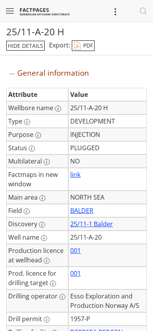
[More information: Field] (27, 211)
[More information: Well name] (44, 238)
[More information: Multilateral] (47, 162)
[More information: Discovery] (42, 225)
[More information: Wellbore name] (58, 108)
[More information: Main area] (42, 198)
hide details (25, 45)
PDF (87, 45)
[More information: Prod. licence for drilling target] (53, 283)
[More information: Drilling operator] (62, 297)
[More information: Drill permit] (47, 319)
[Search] (143, 11)
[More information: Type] (27, 122)
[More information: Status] (32, 148)
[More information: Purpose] (38, 135)
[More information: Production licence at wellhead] (47, 261)
